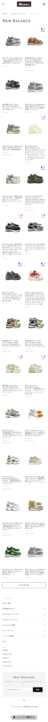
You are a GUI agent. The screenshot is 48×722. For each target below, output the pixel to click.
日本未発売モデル (8, 609)
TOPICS (5, 658)
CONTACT (6, 662)
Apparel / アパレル (10, 620)
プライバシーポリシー (16, 706)
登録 (37, 689)
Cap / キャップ (8, 631)
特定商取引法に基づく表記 (30, 706)
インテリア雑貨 (8, 636)
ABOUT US (7, 654)
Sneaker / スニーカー (19, 14)
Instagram (7, 666)
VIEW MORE (24, 585)
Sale (4, 642)
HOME (5, 650)
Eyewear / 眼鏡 (8, 625)
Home (4, 14)
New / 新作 (6, 603)
